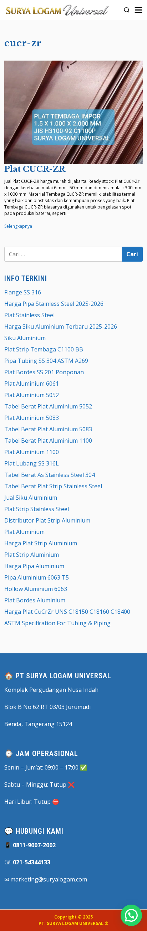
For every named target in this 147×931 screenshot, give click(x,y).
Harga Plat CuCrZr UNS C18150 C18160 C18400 (67, 612)
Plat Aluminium (24, 532)
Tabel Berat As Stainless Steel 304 (49, 475)
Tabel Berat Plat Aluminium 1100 (48, 440)
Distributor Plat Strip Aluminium (47, 520)
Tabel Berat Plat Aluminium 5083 (48, 429)
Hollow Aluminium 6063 (35, 589)
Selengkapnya (18, 226)
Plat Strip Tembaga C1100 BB (43, 349)
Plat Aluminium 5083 (31, 418)
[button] (131, 915)
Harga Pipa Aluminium (34, 566)
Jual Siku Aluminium (30, 497)
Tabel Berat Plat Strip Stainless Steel (53, 486)
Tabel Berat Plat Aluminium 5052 (48, 406)
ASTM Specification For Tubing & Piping (57, 623)
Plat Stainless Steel (29, 315)
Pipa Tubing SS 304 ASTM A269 (46, 361)
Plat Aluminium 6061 (31, 383)
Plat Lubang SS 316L (31, 463)
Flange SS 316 (22, 292)
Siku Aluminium (25, 338)
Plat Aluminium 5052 (31, 395)
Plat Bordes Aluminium (34, 600)
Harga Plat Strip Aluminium (40, 543)
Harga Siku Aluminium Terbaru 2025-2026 (60, 326)
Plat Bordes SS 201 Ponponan (44, 372)
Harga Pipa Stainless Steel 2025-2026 (53, 304)
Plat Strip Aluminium (31, 555)
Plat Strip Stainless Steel (36, 509)
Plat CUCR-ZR (34, 169)
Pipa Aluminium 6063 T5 (36, 577)
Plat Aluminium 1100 (31, 452)
